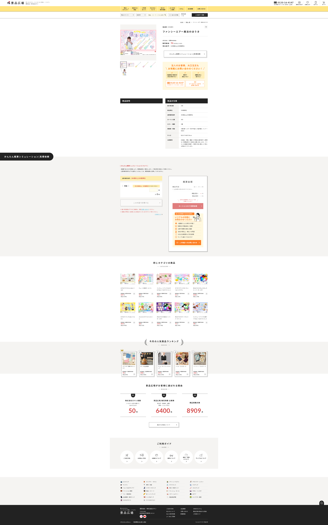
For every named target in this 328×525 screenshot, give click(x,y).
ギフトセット (172, 485)
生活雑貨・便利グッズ (129, 497)
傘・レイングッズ (150, 494)
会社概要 (183, 509)
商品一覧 (188, 22)
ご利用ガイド (158, 214)
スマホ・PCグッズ (151, 488)
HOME (181, 22)
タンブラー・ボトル (151, 482)
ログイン (316, 4)
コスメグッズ (195, 488)
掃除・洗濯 (149, 485)
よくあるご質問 (170, 516)
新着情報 (183, 514)
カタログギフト (127, 500)
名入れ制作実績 (170, 514)
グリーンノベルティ (174, 482)
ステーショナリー (173, 494)
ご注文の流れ (170, 509)
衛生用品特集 (172, 497)
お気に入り (307, 4)
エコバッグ (126, 482)
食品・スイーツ (150, 491)
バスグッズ (195, 485)
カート (324, 4)
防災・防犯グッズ (173, 488)
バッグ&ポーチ (150, 497)
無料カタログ (299, 4)
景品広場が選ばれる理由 (200, 511)
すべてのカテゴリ (149, 500)
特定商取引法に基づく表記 (139, 522)
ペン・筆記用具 (127, 494)
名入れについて (170, 511)
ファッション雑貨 (127, 491)
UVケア (194, 494)
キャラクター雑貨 (196, 497)
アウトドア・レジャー (198, 482)
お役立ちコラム (197, 509)
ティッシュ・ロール (174, 491)
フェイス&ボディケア (128, 488)
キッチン (125, 485)
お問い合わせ (145, 209)
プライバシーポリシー (125, 522)
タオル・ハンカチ (196, 491)
